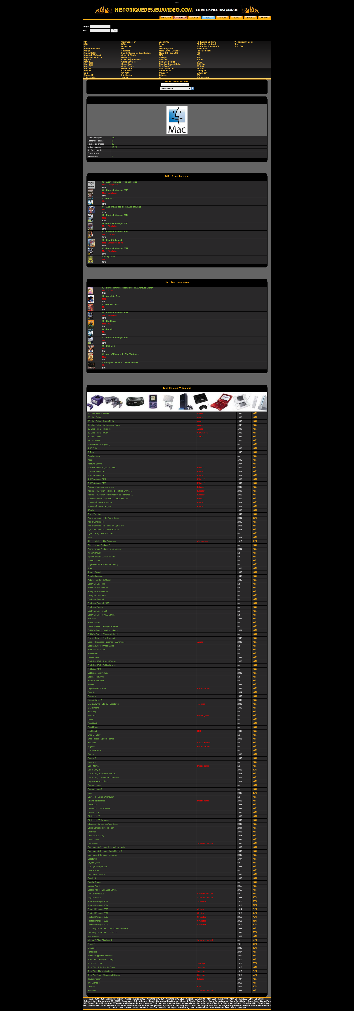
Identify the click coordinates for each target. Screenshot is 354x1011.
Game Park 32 (128, 66)
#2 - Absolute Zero (111, 296)
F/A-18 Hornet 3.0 (96, 894)
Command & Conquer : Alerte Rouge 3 (105, 851)
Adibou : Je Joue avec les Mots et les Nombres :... (110, 495)
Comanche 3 (93, 843)
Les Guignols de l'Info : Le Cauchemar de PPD (108, 928)
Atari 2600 (88, 62)
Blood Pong (93, 727)
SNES (199, 62)
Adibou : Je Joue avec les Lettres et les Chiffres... (110, 491)
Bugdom (91, 746)
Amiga (87, 51)
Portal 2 (91, 944)
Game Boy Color (129, 62)
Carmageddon (94, 785)
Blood (90, 719)
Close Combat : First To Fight (101, 828)
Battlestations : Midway (98, 673)
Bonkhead (92, 731)
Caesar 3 (92, 762)
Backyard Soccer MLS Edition (101, 615)
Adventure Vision (92, 48)
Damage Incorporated (97, 866)
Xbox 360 (239, 46)
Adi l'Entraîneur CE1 (97, 471)
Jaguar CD (164, 42)
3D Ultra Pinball (94, 417)
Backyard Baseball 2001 (99, 588)
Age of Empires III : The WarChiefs (103, 529)
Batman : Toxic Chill (96, 650)
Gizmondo (126, 71)
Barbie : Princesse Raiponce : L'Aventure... (107, 642)
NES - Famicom (166, 68)
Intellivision (127, 75)
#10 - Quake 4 (108, 256)
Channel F (88, 75)
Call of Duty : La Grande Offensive (103, 777)
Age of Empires (94, 514)
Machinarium (93, 936)
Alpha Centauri (94, 553)
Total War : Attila (95, 963)
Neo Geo (163, 59)
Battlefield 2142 (94, 669)
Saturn (200, 59)
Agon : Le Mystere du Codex (100, 533)
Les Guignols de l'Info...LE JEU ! (102, 932)
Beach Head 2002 (96, 681)
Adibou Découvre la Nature (100, 502)
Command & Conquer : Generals (102, 855)
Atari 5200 (88, 64)
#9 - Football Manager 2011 (115, 248)
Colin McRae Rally (96, 835)
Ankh (90, 568)
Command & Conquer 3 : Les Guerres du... (107, 847)
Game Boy (126, 57)
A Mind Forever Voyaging (99, 444)
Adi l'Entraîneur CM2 (97, 483)
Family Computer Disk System (136, 53)
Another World (94, 572)
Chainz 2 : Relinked (96, 801)
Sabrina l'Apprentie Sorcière (100, 956)
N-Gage (162, 57)
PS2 (198, 53)
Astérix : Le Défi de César (99, 580)
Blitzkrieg (92, 712)
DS (122, 48)
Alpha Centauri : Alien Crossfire (101, 557)
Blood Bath (92, 723)
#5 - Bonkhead (109, 321)
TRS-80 (200, 66)
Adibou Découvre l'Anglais (99, 506)
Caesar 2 (92, 758)
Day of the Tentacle (96, 874)
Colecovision (90, 77)
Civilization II (93, 812)
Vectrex (200, 68)
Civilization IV (94, 816)
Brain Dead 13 (94, 735)
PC (160, 77)
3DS (85, 46)
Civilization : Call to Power (99, 808)
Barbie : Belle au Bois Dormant (101, 638)
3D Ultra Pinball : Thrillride (99, 429)
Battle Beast (93, 653)
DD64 (123, 44)
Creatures (92, 859)
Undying (91, 987)
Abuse (90, 460)
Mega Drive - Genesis (169, 51)
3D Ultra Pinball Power (98, 433)
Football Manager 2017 (98, 917)
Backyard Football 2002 (98, 603)
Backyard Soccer (95, 607)
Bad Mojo (92, 619)
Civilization (92, 804)
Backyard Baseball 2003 (99, 591)
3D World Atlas (94, 436)
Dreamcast (126, 46)
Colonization (93, 839)
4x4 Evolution (94, 440)
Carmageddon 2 (95, 789)
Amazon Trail (94, 560)
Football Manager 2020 (98, 925)
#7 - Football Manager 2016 (115, 232)
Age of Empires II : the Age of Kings (103, 518)
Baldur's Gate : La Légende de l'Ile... (104, 626)
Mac (161, 46)
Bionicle (91, 692)
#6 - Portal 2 (108, 329)
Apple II (87, 59)
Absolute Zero (94, 456)
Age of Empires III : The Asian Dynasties (106, 526)
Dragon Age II (94, 886)
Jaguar (124, 77)
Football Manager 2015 (98, 909)
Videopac (201, 71)
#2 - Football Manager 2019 (115, 190)
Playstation (202, 48)
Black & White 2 (95, 700)
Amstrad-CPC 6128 (93, 57)
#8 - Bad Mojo (108, 346)
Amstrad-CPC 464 (92, 55)
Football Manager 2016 (98, 913)
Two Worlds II (94, 983)
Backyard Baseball (96, 584)
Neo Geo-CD (165, 66)
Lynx (161, 44)
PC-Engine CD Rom (206, 42)
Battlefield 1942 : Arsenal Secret (102, 661)
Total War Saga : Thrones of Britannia (104, 975)
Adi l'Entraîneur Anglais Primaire (102, 467)
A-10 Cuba (92, 448)
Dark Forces (93, 870)
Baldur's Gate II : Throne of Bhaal (102, 634)
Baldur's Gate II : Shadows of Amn (103, 630)
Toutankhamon (94, 979)
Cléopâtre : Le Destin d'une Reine (103, 824)
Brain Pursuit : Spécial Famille (101, 739)
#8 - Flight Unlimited (112, 240)
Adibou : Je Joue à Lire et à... (101, 487)
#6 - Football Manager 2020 (115, 223)
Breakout (92, 743)
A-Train (91, 452)
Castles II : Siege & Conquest (101, 797)
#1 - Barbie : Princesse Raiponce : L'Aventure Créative (128, 288)
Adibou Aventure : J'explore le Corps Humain (108, 498)
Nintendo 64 (165, 71)
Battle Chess (93, 657)
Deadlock (92, 878)
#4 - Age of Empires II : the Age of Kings (121, 207)
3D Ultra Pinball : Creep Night (101, 421)
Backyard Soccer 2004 (98, 611)
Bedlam (91, 684)
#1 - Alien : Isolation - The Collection (120, 182)
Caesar (91, 754)
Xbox (237, 44)
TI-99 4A (201, 64)
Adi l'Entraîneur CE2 (97, 475)
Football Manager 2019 (98, 921)
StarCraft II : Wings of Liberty (101, 959)
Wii (198, 75)
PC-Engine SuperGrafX (208, 46)
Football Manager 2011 (98, 901)
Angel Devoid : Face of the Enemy (103, 564)
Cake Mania (93, 766)
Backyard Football (96, 599)
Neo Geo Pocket (167, 62)
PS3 (198, 55)
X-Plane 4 (92, 990)
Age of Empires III (96, 522)
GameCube (126, 68)
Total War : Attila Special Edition (101, 967)
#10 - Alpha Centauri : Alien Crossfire (120, 362)
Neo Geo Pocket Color (170, 64)
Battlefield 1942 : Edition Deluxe (102, 665)
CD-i (86, 73)
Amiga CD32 (90, 53)
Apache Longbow (95, 576)
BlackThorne (93, 708)
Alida (90, 537)
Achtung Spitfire (95, 464)
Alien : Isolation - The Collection (102, 541)
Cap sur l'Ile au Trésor (98, 781)
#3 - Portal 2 (108, 198)
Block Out (92, 715)
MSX (161, 55)
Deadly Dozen (94, 882)
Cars (90, 793)
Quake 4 (92, 948)
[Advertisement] (204, 28)
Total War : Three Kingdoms (100, 971)
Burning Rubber (95, 750)
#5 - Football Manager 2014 (115, 215)
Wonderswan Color (244, 42)
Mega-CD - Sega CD (168, 53)
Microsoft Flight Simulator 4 (100, 940)
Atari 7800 (88, 66)
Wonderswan (203, 77)
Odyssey (163, 73)
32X (85, 42)
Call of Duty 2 (94, 770)
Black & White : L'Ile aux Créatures (103, 704)
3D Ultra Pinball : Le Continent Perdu (104, 425)
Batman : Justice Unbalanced (101, 646)
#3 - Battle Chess (110, 304)
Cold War (92, 832)
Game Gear (126, 64)
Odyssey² (163, 75)
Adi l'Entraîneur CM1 (97, 479)
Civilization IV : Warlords (98, 820)
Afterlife (91, 510)
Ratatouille (92, 952)
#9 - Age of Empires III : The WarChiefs (120, 354)
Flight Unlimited (94, 897)
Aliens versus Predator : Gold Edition (104, 549)
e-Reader (125, 51)
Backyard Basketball (97, 595)
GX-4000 (125, 73)
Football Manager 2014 (98, 905)
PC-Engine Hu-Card (206, 44)
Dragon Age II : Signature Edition (102, 890)
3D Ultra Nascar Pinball (98, 413)
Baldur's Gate (94, 622)
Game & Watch (128, 55)
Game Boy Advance (130, 59)
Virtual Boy (202, 73)
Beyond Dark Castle (97, 688)
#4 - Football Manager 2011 (115, 313)
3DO (86, 44)
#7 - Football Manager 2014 (115, 337)
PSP (199, 57)
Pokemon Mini (204, 51)
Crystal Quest (94, 863)
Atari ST (87, 68)
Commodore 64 (128, 42)
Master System (166, 48)
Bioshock (92, 696)
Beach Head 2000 (96, 677)
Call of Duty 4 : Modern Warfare (102, 773)
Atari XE (87, 71)
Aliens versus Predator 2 (99, 545)
